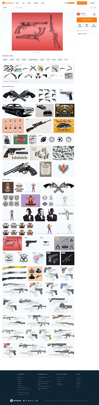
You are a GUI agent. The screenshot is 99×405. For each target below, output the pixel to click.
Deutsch (78, 383)
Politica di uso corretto (83, 400)
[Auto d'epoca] (44, 110)
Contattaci (59, 379)
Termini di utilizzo (64, 400)
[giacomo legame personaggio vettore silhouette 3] (28, 214)
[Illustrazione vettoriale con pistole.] (19, 96)
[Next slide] (72, 59)
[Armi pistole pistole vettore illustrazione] (67, 258)
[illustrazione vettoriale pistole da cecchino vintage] (38, 125)
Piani (66, 3)
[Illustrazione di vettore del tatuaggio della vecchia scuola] (63, 169)
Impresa (20, 383)
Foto (23, 3)
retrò (18, 59)
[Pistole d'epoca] (12, 243)
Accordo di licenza (42, 377)
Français (78, 385)
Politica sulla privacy (73, 400)
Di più (42, 3)
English (78, 377)
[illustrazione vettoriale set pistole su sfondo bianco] (33, 139)
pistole (54, 59)
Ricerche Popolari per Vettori (43, 384)
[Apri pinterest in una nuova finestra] (30, 400)
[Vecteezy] (7, 3)
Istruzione (20, 385)
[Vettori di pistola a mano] (47, 96)
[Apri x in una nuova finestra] (34, 400)
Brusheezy (20, 377)
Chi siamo (59, 381)
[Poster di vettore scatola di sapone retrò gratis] (40, 153)
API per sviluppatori (22, 387)
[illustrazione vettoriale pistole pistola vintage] (15, 153)
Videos (29, 3)
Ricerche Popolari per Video (43, 389)
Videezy (19, 381)
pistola (66, 59)
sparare (42, 59)
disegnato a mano (33, 59)
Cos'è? (87, 30)
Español (78, 379)
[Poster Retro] (63, 125)
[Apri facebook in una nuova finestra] (23, 400)
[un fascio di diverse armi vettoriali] (63, 153)
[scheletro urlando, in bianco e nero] (7, 139)
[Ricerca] (91, 7)
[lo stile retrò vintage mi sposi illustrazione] (20, 139)
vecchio (12, 59)
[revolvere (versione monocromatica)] (20, 169)
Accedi (92, 3)
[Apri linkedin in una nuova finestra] (28, 400)
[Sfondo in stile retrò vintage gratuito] (64, 110)
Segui (94, 14)
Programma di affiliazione (44, 381)
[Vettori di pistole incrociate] (64, 243)
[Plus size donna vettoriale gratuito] (13, 125)
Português (79, 381)
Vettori (17, 3)
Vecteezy (20, 379)
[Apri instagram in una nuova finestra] (26, 400)
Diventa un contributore (59, 384)
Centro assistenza (61, 377)
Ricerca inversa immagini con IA (24, 390)
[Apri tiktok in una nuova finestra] (32, 400)
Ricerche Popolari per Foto (44, 386)
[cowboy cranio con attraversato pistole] (13, 187)
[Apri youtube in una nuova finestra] (36, 400)
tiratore (5, 59)
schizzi (60, 59)
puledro (24, 59)
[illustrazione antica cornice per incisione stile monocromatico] (46, 169)
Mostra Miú (68, 75)
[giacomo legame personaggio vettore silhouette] (40, 214)
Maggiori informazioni (82, 33)
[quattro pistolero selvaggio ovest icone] (35, 273)
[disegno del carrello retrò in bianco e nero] (18, 110)
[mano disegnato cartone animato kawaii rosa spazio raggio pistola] (38, 258)
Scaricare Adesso (87, 19)
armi (48, 59)
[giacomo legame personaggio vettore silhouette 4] (51, 214)
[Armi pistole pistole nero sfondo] (53, 258)
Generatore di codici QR (23, 394)
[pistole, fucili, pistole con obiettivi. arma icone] (11, 200)
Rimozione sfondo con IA (23, 392)
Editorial (36, 3)
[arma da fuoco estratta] (66, 96)
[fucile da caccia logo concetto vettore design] (14, 273)
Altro (78, 387)
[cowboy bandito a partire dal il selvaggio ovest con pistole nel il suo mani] (18, 228)
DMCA (39, 379)
